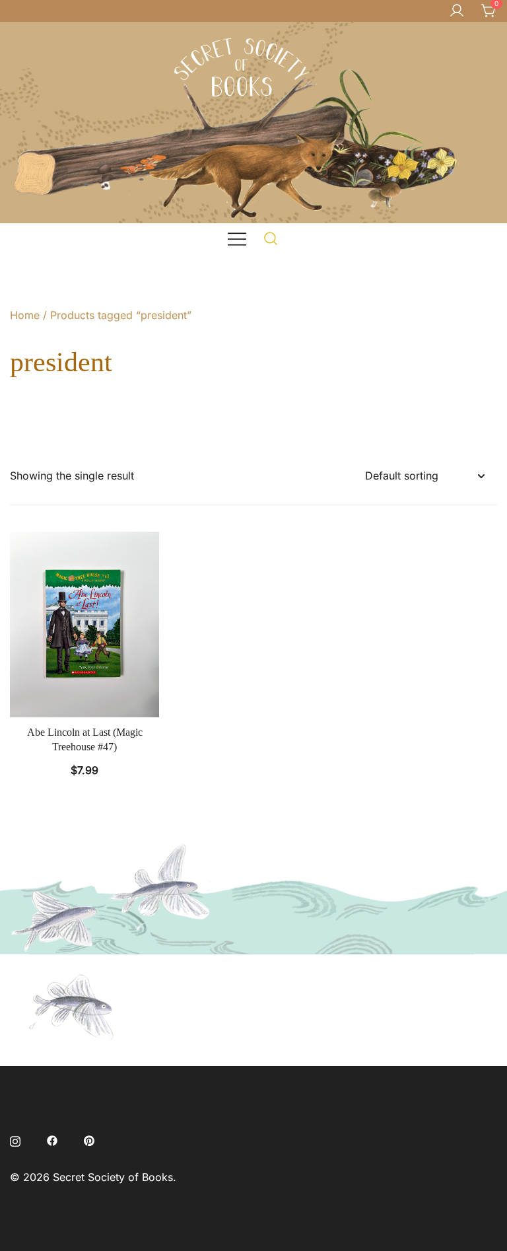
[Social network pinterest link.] (89, 1139)
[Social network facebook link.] (52, 1139)
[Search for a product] (271, 238)
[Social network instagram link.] (15, 1139)
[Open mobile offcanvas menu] (237, 238)
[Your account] (457, 11)
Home (25, 315)
